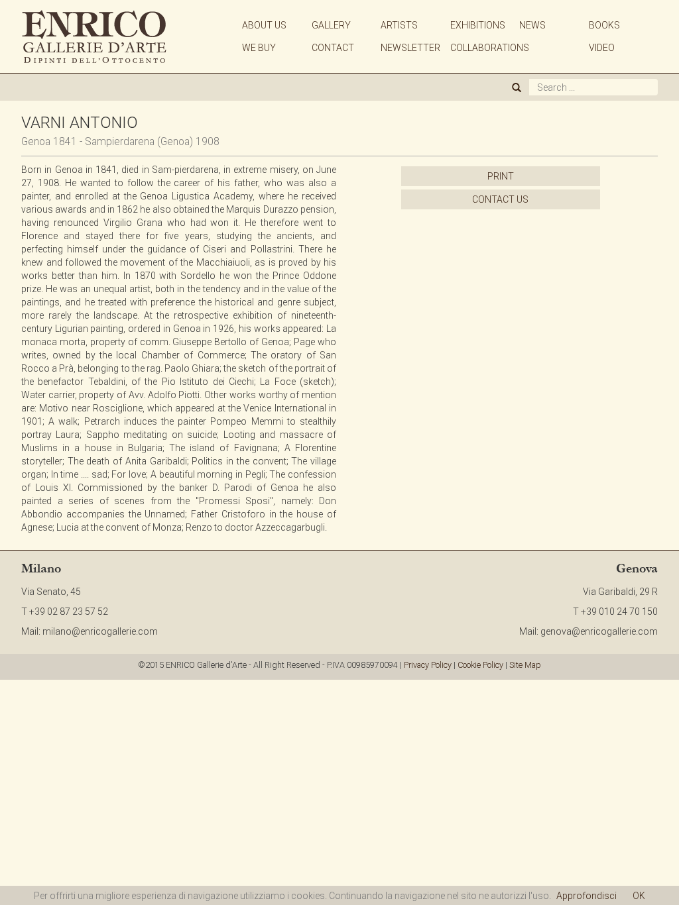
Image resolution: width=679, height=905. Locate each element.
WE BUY (259, 47)
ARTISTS (399, 25)
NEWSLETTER (410, 47)
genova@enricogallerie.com (599, 631)
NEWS (532, 25)
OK (639, 895)
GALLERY (331, 25)
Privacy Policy (428, 665)
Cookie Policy (480, 665)
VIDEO (602, 47)
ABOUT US (264, 25)
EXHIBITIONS (477, 25)
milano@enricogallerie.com (100, 631)
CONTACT (333, 47)
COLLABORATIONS (489, 47)
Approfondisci (586, 895)
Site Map (525, 665)
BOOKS (604, 25)
